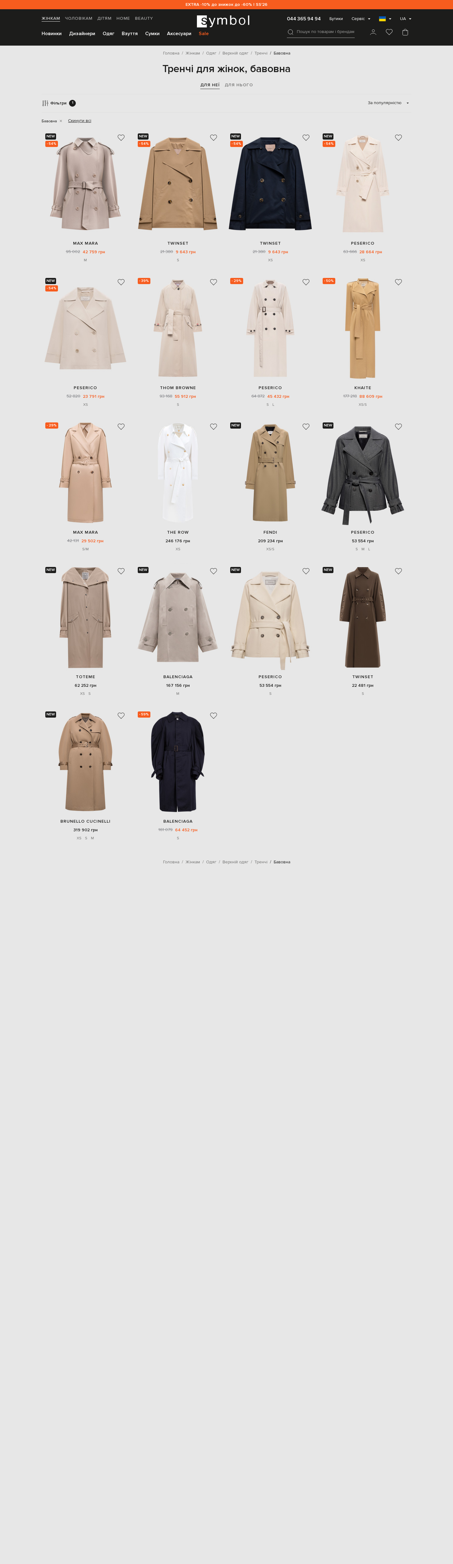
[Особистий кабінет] (373, 32)
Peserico (362, 243)
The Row (178, 532)
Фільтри (61, 103)
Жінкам (51, 18)
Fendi (270, 532)
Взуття (130, 34)
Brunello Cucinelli (85, 821)
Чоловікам (78, 18)
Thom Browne (178, 387)
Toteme (85, 676)
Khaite (362, 387)
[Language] (385, 20)
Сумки (152, 34)
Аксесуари (179, 34)
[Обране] (389, 32)
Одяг (108, 34)
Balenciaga (178, 676)
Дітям (104, 18)
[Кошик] (405, 32)
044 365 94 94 (304, 19)
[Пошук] (290, 32)
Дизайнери (82, 34)
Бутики (336, 19)
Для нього (239, 85)
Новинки (52, 34)
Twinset (178, 243)
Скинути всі (79, 121)
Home (123, 18)
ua (403, 19)
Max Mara (85, 243)
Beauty (144, 18)
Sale (204, 34)
